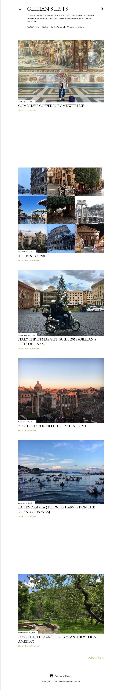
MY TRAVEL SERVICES (62, 27)
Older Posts (96, 657)
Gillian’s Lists (47, 8)
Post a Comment (32, 260)
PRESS (44, 27)
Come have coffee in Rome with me (51, 105)
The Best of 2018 (32, 256)
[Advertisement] (61, 139)
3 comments (30, 110)
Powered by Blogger (63, 676)
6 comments (30, 430)
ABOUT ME (33, 27)
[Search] (102, 8)
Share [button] (20, 110)
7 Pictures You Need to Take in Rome (52, 426)
